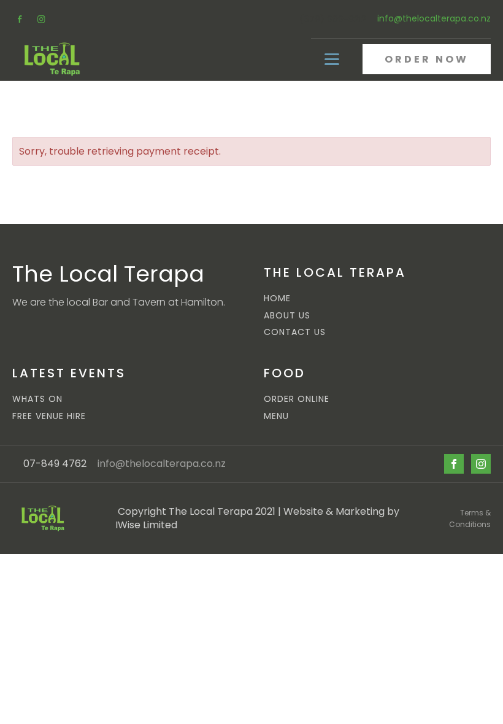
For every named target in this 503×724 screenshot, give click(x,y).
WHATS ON (37, 399)
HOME (277, 298)
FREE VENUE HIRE (49, 416)
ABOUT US (287, 315)
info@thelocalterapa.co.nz (434, 19)
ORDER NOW (427, 59)
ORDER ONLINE (296, 399)
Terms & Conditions (470, 518)
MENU (276, 416)
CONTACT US (295, 332)
